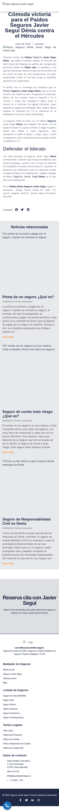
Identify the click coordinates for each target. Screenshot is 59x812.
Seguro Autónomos (11, 713)
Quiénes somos (9, 678)
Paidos (7, 90)
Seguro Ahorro (9, 704)
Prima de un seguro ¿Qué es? (28, 297)
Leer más (7, 336)
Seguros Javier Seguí (25, 176)
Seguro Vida (8, 700)
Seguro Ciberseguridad (13, 717)
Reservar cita (9, 669)
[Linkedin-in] (32, 800)
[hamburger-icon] (53, 3)
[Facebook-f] (20, 800)
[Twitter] (26, 800)
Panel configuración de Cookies (17, 743)
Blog (5, 682)
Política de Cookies (11, 739)
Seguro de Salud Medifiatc (14, 695)
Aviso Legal (8, 730)
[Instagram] (38, 800)
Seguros (37, 57)
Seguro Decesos (10, 708)
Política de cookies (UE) (13, 748)
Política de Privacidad (12, 735)
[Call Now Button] (7, 805)
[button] (16, 209)
